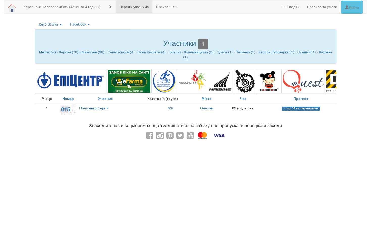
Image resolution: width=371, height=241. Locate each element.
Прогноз (301, 98)
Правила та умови (322, 6)
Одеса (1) (225, 51)
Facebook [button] (78, 24)
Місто (207, 98)
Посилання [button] (165, 6)
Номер (68, 98)
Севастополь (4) (121, 51)
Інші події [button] (289, 6)
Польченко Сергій (93, 107)
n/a (170, 107)
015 (65, 109)
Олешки (206, 107)
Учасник (105, 98)
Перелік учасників (134, 6)
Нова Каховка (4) (152, 51)
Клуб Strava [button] (49, 24)
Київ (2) (175, 51)
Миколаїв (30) (93, 51)
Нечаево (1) (245, 51)
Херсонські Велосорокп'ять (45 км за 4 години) (62, 6)
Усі (53, 51)
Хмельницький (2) (199, 51)
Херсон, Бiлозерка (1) (276, 51)
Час (243, 98)
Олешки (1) (306, 51)
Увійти (354, 7)
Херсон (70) (68, 51)
